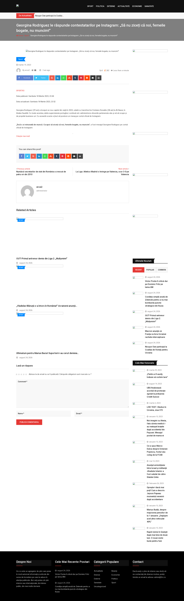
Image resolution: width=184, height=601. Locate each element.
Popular (150, 270)
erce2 (39, 187)
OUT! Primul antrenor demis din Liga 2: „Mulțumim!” (41, 258)
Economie (137, 6)
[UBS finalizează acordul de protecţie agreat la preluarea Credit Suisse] (139, 388)
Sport (90, 6)
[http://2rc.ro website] (32, 70)
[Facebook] (21, 156)
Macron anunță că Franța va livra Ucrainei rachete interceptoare (155, 334)
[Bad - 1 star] (16, 374)
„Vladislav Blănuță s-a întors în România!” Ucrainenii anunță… (46, 306)
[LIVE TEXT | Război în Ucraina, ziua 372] (139, 407)
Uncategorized (100, 586)
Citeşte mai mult (23, 136)
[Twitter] (27, 156)
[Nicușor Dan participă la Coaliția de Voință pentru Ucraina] (138, 346)
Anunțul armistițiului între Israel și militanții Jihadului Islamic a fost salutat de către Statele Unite (157, 471)
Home (20, 36)
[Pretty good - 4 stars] (24, 374)
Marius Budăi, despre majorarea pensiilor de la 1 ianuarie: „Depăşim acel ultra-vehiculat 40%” (157, 516)
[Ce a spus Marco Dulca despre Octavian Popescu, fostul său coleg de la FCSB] (139, 446)
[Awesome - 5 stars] (26, 374)
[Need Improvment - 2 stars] (19, 374)
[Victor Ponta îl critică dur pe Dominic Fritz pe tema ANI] (138, 280)
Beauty (114, 571)
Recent (138, 270)
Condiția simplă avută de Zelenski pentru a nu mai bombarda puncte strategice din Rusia (72, 589)
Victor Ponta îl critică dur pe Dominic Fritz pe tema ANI (156, 284)
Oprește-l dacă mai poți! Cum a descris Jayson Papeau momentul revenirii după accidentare (156, 493)
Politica (100, 6)
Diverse (97, 575)
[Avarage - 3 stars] (21, 374)
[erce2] (35, 70)
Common (162, 270)
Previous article (23, 169)
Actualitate (124, 6)
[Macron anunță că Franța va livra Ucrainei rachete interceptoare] (138, 330)
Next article (123, 169)
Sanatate (149, 6)
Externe (111, 6)
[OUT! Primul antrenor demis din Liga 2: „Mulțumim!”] (138, 315)
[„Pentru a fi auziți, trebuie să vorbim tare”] (139, 374)
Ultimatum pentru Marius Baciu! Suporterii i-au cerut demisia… (47, 353)
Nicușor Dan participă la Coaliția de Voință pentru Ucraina (59, 16)
